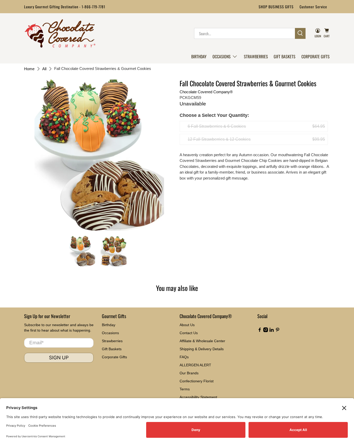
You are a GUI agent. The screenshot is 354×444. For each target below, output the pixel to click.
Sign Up (59, 358)
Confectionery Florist (197, 381)
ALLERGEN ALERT (195, 365)
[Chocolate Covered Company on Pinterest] (277, 331)
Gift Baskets (284, 56)
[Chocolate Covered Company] (60, 33)
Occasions (222, 56)
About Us (187, 325)
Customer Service (313, 6)
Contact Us (189, 333)
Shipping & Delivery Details (202, 349)
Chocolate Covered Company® (206, 92)
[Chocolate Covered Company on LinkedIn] (271, 331)
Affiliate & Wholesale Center (202, 341)
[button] (225, 56)
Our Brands (189, 373)
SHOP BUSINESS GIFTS (276, 6)
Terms (185, 389)
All (44, 69)
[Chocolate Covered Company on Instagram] (265, 331)
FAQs (184, 357)
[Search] (300, 33)
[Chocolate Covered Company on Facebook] (259, 331)
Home (29, 69)
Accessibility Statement (198, 397)
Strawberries (256, 56)
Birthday (199, 56)
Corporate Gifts (315, 56)
